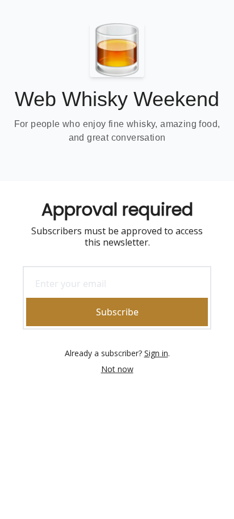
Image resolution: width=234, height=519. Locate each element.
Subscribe (117, 312)
